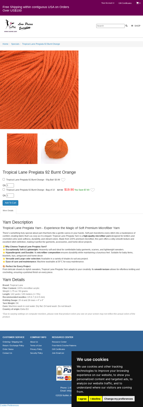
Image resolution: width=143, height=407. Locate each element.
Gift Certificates (125, 3)
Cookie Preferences (9, 405)
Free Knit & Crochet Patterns (64, 345)
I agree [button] (82, 398)
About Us (34, 342)
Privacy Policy (36, 349)
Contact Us (7, 353)
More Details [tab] (8, 210)
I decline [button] (95, 398)
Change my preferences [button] (118, 398)
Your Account (107, 3)
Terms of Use (36, 345)
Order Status (8, 349)
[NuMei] (18, 26)
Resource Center (59, 342)
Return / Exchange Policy (13, 345)
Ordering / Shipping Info (12, 342)
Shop (137, 26)
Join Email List (58, 353)
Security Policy (36, 353)
